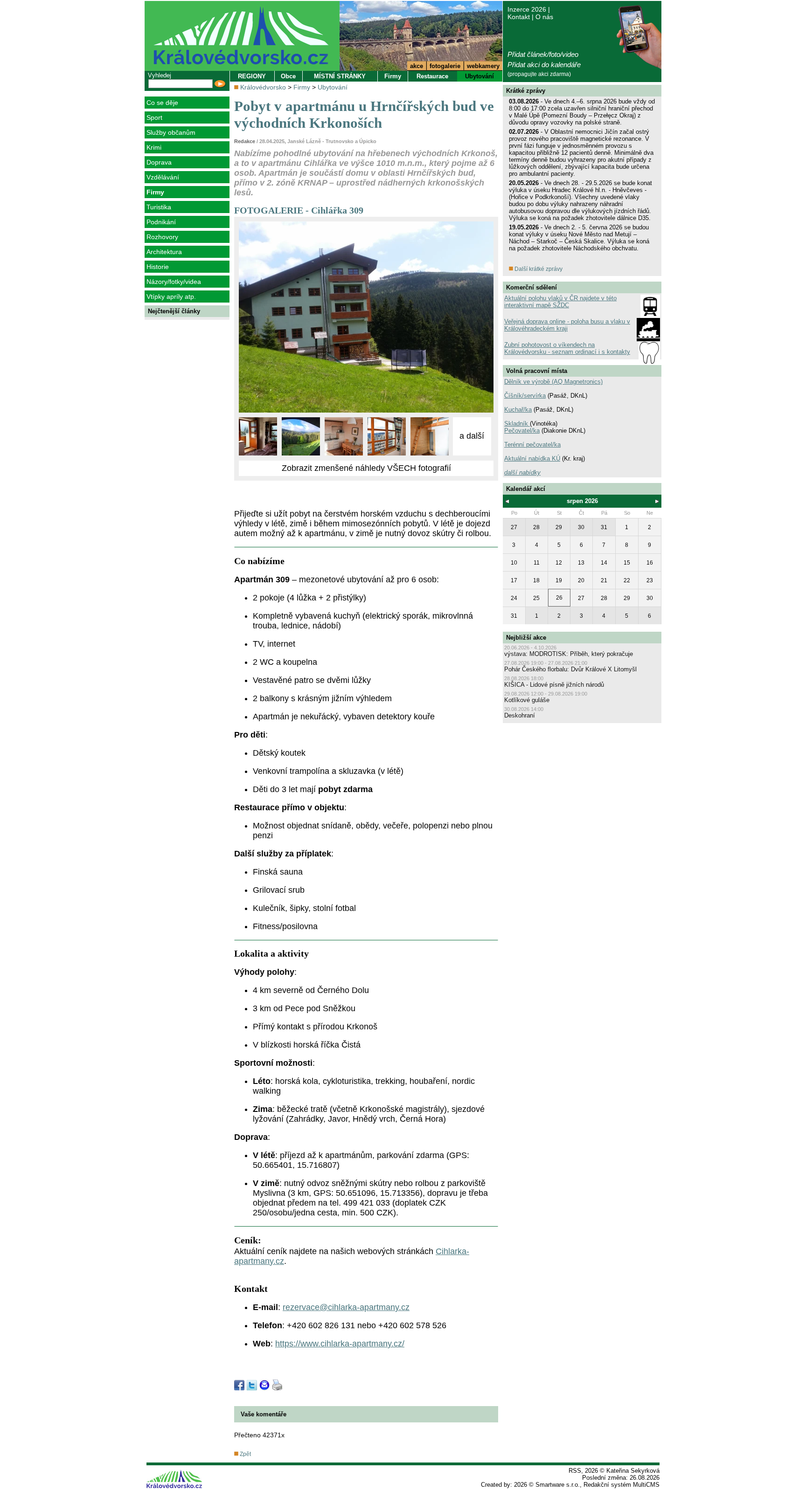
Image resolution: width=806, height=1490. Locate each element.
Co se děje (162, 102)
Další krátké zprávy (538, 269)
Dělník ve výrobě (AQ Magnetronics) (553, 381)
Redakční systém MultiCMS (622, 1484)
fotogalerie (445, 65)
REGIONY (252, 76)
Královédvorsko (263, 87)
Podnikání (161, 222)
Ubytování (479, 76)
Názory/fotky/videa (173, 281)
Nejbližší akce (526, 637)
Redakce (244, 141)
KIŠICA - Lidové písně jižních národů (554, 684)
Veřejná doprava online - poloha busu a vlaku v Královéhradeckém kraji (567, 325)
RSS (575, 1470)
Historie (157, 266)
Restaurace (432, 76)
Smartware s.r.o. (557, 1484)
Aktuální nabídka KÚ (532, 458)
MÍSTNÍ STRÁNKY (340, 76)
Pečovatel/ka (522, 430)
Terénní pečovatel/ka (532, 444)
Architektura (164, 251)
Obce (288, 76)
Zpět (244, 1454)
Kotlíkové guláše (526, 700)
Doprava (159, 162)
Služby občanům (170, 132)
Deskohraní (519, 715)
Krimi (153, 147)
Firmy (155, 192)
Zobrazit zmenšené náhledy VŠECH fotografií (366, 468)
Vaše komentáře (263, 1414)
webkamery (483, 65)
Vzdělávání (162, 177)
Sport (154, 117)
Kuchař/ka (518, 409)
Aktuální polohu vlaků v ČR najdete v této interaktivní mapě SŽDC (560, 302)
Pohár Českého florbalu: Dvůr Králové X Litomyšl (570, 669)
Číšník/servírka (525, 395)
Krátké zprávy (525, 90)
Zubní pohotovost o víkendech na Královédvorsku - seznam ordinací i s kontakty (567, 348)
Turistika (158, 207)
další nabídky (522, 472)
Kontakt (518, 17)
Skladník (517, 423)
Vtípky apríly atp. (171, 296)
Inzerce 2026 (526, 9)
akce (416, 65)
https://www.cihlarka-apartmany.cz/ (339, 1343)
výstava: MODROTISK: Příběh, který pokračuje (568, 653)
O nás (544, 17)
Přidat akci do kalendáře (544, 65)
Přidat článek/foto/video (542, 54)
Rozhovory (162, 237)
